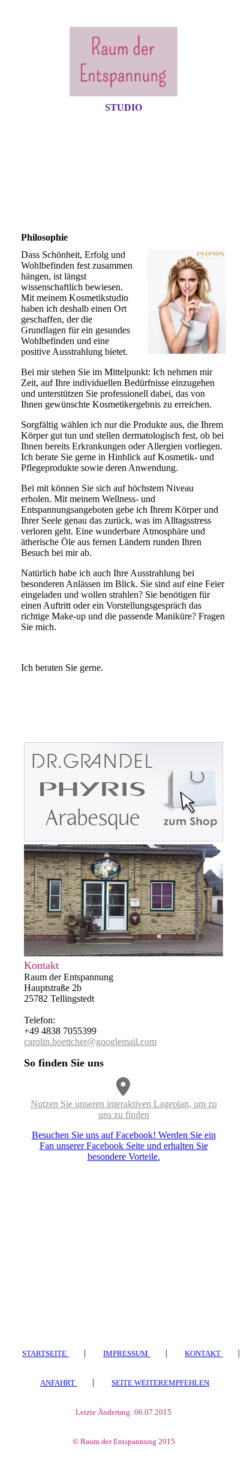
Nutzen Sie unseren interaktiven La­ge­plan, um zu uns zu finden (124, 1109)
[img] (123, 61)
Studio (123, 107)
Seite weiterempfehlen (160, 1382)
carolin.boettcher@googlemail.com (90, 1042)
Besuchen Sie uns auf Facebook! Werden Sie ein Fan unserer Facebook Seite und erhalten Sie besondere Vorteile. (124, 1146)
